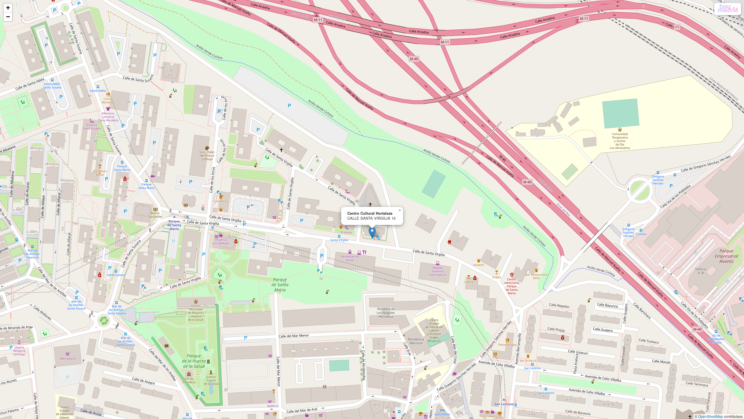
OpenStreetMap (710, 416)
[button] (372, 233)
